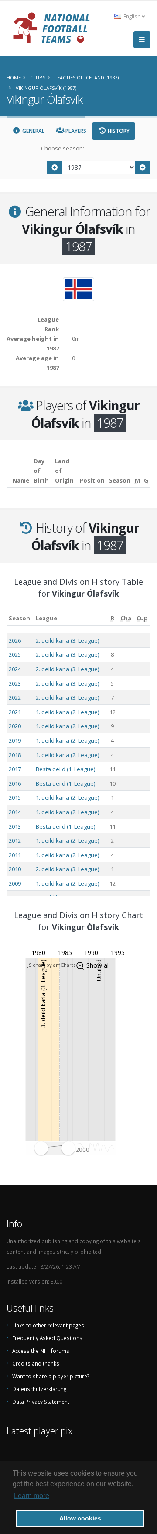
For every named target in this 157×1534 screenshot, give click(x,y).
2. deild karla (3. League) (67, 640)
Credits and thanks (35, 1363)
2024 (15, 669)
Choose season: (62, 148)
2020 (15, 726)
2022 (15, 697)
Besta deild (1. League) (65, 769)
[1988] (143, 167)
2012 (15, 840)
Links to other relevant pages (48, 1325)
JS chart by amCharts (51, 965)
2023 (15, 683)
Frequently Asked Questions (47, 1337)
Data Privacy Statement (40, 1401)
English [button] (132, 16)
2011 (15, 855)
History (118, 131)
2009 (15, 883)
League (46, 618)
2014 (15, 812)
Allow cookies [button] (80, 1518)
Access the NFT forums (40, 1350)
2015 (15, 797)
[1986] (54, 167)
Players (75, 131)
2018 (15, 755)
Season (19, 618)
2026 (15, 640)
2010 (15, 869)
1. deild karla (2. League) (67, 712)
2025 (15, 654)
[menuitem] (54, 1148)
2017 (15, 769)
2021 (15, 712)
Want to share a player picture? (50, 1376)
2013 (15, 826)
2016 (15, 783)
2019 (15, 740)
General (32, 131)
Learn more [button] (31, 1495)
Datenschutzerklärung (39, 1388)
